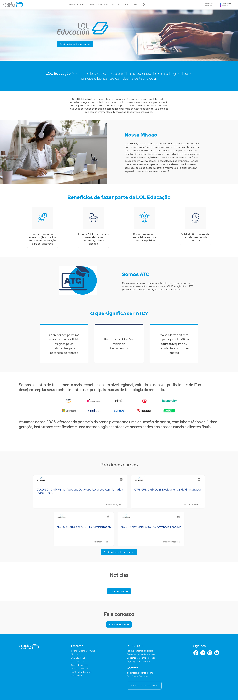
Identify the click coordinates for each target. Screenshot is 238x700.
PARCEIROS (115, 5)
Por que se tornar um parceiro (141, 650)
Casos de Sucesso (79, 665)
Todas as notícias (119, 591)
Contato (126, 5)
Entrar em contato (119, 624)
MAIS (135, 5)
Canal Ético (76, 675)
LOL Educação (78, 657)
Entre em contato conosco (144, 685)
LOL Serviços (77, 661)
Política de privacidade (81, 672)
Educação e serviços (99, 5)
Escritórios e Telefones (137, 676)
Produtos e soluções (78, 5)
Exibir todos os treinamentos (75, 44)
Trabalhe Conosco (80, 668)
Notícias (74, 654)
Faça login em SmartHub (138, 661)
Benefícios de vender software (141, 654)
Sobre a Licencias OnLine (83, 650)
